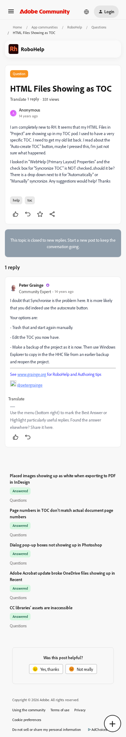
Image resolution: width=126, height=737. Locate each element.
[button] (11, 13)
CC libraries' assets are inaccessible (41, 607)
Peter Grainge (31, 285)
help (16, 200)
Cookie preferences (26, 719)
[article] (63, 362)
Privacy (80, 710)
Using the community (29, 710)
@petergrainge (30, 384)
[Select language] (86, 12)
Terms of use (59, 710)
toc (30, 200)
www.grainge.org (31, 374)
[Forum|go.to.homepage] (45, 12)
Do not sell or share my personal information (46, 729)
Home (17, 27)
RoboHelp (74, 27)
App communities (44, 27)
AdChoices (99, 729)
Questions (98, 27)
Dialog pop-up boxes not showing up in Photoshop (56, 544)
